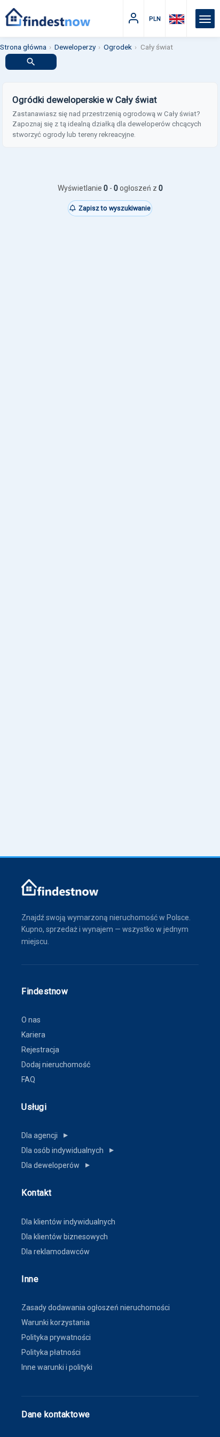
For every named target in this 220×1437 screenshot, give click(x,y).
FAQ (28, 1079)
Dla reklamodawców (55, 1251)
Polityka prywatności (56, 1337)
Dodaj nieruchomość (55, 1064)
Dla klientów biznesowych (64, 1236)
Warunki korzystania (55, 1322)
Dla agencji (45, 1135)
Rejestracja (40, 1049)
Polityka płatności (51, 1352)
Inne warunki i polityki (56, 1367)
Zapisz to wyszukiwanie (114, 208)
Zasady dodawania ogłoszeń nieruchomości (95, 1307)
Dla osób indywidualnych (68, 1150)
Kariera (33, 1034)
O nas (31, 1020)
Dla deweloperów (56, 1165)
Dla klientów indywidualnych (68, 1221)
